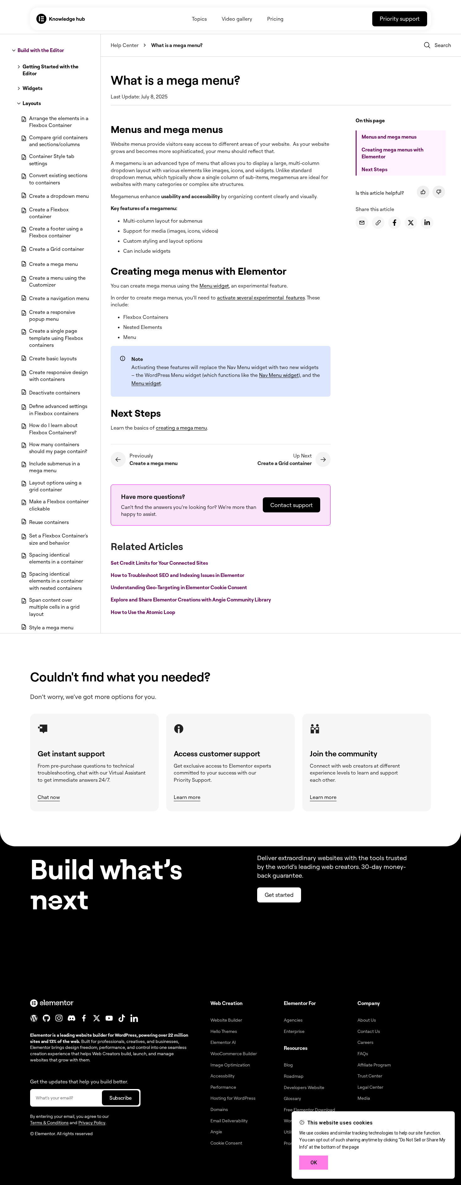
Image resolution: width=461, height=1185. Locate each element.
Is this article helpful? (380, 193)
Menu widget (214, 286)
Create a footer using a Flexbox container (56, 232)
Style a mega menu (51, 627)
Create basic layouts (53, 358)
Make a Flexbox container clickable (59, 504)
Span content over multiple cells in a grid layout (54, 607)
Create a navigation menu (59, 298)
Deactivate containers (54, 392)
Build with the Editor (41, 50)
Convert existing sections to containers (58, 178)
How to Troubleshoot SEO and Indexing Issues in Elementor (178, 575)
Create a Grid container (56, 249)
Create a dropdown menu (59, 196)
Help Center (125, 45)
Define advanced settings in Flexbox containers (58, 409)
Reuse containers (49, 522)
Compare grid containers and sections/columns (58, 140)
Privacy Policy (91, 1122)
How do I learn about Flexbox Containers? (53, 428)
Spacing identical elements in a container (56, 558)
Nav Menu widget (279, 375)
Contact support (291, 504)
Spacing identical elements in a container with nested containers (56, 581)
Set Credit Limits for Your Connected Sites (160, 563)
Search (443, 45)
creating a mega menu (181, 428)
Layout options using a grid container (55, 486)
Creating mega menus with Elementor (392, 153)
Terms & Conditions (49, 1122)
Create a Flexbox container (49, 213)
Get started (279, 894)
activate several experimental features (261, 297)
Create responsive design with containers (58, 375)
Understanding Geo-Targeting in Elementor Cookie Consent (179, 587)
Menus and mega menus (389, 137)
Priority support (400, 18)
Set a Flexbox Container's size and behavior (58, 539)
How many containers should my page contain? (58, 447)
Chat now (49, 797)
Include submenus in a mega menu (54, 466)
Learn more (187, 797)
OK (313, 1163)
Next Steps (374, 169)
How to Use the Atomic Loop (143, 612)
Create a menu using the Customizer (57, 281)
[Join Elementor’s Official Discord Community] (71, 1018)
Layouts (32, 103)
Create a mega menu (53, 264)
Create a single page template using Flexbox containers (56, 338)
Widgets (32, 88)
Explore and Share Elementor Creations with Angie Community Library (191, 599)
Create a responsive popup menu (52, 315)
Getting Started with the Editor (50, 70)
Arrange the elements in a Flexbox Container (58, 121)
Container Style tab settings (51, 159)
